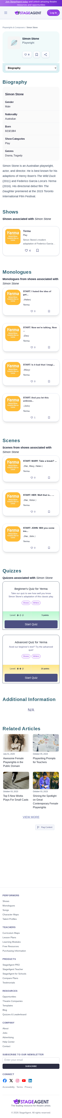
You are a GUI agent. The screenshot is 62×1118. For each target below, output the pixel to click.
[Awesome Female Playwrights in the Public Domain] (16, 742)
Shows (6, 901)
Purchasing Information (14, 951)
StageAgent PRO (11, 965)
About (5, 1028)
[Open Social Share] (45, 54)
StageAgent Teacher (13, 969)
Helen (27, 299)
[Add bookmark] (37, 250)
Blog (5, 1010)
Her (26, 466)
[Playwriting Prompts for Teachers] (46, 742)
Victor (32, 500)
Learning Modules (12, 942)
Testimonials (9, 982)
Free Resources (11, 946)
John (26, 406)
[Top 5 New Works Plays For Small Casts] (16, 780)
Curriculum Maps (11, 933)
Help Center (9, 1042)
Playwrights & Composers (14, 27)
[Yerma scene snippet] (13, 468)
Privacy (28, 1087)
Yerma (26, 304)
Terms (20, 1087)
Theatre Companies (13, 1001)
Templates (8, 1005)
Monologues (9, 905)
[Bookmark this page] (36, 54)
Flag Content (46, 827)
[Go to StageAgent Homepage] (31, 1101)
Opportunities (9, 996)
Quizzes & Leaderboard (14, 1014)
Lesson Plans (9, 937)
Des (26, 335)
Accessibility (9, 1087)
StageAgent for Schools (14, 973)
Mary (26, 369)
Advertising (8, 1037)
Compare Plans (10, 978)
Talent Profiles (10, 919)
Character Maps (11, 914)
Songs (6, 910)
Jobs (5, 1033)
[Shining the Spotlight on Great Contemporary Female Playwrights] (46, 780)
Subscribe (31, 1066)
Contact (6, 1046)
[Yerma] (13, 241)
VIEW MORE (31, 817)
